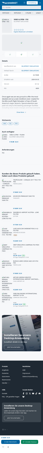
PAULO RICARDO (17, 247)
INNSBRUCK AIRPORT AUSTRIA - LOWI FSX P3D (26, 213)
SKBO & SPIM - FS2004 (17, 135)
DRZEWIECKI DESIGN (19, 232)
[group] (21, 43)
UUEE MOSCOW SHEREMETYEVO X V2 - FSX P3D (26, 229)
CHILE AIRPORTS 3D (18, 281)
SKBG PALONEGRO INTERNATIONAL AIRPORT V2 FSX (25, 294)
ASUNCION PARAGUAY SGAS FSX (24, 196)
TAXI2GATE (16, 198)
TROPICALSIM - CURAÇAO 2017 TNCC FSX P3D (27, 181)
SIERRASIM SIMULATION (20, 297)
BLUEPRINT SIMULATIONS (21, 21)
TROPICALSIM (17, 265)
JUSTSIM (15, 216)
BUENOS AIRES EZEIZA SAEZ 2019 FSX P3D (25, 262)
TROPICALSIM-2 (17, 184)
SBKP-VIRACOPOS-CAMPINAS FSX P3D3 (26, 245)
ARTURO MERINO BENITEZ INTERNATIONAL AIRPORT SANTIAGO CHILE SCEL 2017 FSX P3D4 (25, 278)
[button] (23, 32)
